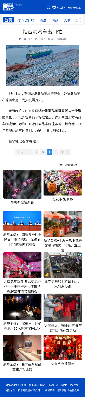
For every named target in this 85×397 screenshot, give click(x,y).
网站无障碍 (74, 8)
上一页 (21, 152)
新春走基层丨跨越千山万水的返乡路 (63, 284)
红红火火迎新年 (62, 363)
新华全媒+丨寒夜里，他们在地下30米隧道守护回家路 (22, 328)
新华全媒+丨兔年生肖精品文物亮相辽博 (22, 366)
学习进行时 (26, 20)
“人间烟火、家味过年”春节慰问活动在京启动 (63, 328)
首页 (8, 19)
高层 (43, 20)
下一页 (65, 152)
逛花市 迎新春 (62, 199)
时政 (55, 20)
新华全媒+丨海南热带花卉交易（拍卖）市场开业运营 (63, 245)
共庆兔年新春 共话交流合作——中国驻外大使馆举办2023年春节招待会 (22, 286)
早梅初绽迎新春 (22, 202)
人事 (67, 20)
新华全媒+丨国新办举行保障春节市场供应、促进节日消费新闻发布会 (22, 239)
